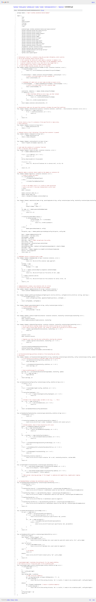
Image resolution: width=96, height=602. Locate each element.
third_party (22, 7)
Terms (16, 600)
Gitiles (8, 600)
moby (37, 7)
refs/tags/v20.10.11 (50, 7)
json (93, 599)
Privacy (12, 600)
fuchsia (16, 7)
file (42, 10)
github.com (30, 7)
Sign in (93, 2)
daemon (61, 7)
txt (90, 599)
